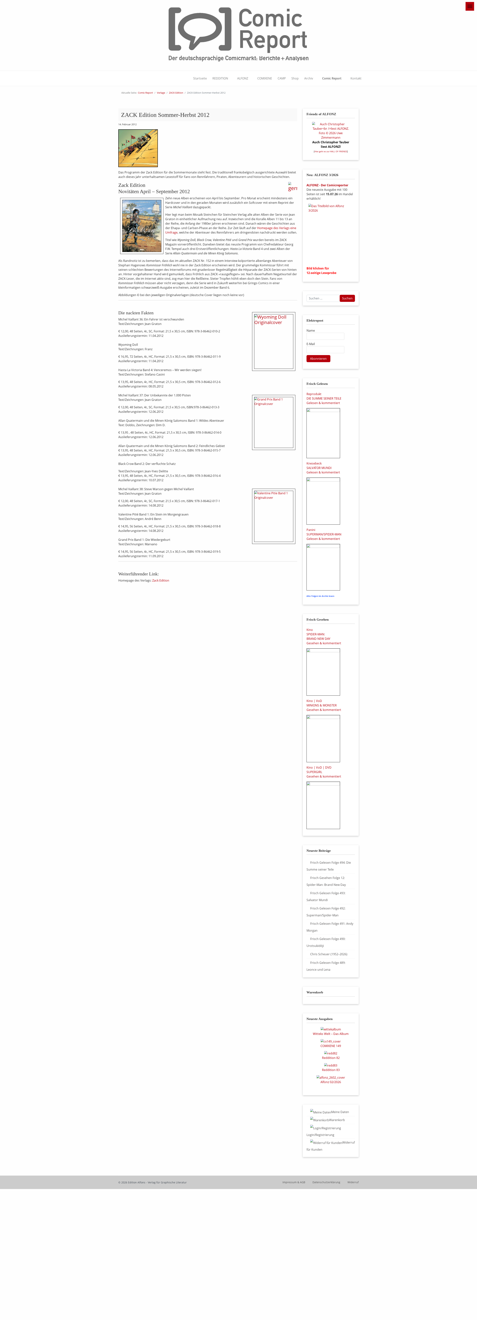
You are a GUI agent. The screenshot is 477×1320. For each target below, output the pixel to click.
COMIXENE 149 (330, 1046)
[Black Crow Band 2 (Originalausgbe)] (141, 226)
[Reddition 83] (330, 1065)
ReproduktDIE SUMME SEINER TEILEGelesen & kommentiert (324, 398)
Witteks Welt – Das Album (331, 1034)
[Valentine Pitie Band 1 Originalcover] (273, 516)
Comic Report (331, 78)
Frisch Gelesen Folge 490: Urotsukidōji (326, 942)
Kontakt (355, 78)
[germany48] (292, 186)
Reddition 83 (331, 1070)
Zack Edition (160, 580)
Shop (295, 78)
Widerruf (353, 1182)
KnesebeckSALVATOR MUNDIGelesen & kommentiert (323, 467)
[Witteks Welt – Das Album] (331, 1029)
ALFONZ (242, 78)
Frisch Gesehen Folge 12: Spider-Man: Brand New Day (326, 881)
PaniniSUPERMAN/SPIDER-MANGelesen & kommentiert (324, 534)
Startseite (200, 78)
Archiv (308, 78)
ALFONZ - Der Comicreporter (327, 185)
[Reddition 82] (330, 1053)
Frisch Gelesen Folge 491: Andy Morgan (330, 927)
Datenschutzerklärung (326, 1182)
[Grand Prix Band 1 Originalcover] (273, 422)
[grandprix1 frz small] (138, 148)
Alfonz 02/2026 (330, 1082)
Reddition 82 (331, 1058)
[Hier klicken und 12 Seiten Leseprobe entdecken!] (331, 233)
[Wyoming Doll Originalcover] (273, 341)
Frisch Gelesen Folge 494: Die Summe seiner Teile (329, 866)
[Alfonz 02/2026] (331, 1077)
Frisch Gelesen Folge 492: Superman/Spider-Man (326, 911)
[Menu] (469, 6)
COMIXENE (264, 78)
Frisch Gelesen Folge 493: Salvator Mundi (326, 896)
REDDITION (220, 78)
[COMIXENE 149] (331, 1041)
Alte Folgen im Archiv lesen (320, 596)
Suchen (347, 298)
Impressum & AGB (293, 1182)
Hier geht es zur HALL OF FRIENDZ (331, 151)
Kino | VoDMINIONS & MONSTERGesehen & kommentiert (324, 705)
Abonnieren (318, 359)
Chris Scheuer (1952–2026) (328, 954)
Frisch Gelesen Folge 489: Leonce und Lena (326, 966)
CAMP (282, 78)
